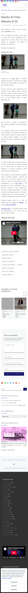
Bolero (4, 489)
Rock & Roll (6, 514)
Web (6, 369)
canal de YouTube (11, 204)
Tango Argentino (8, 528)
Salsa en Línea (7, 519)
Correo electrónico (13, 363)
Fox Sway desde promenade (7, 400)
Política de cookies (6, 578)
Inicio (2, 10)
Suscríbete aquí (5, 208)
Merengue (5, 507)
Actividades (6, 482)
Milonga (5, 510)
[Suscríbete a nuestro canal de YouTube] (2, 1)
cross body (18, 183)
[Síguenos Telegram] (5, 1)
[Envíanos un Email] (16, 1)
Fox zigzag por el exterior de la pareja (9, 405)
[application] (14, 552)
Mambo (10, 10)
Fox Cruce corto (4, 403)
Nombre (8, 357)
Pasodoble (6, 512)
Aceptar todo (14, 582)
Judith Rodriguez (7, 25)
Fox (3, 498)
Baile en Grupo (7, 487)
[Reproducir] (4, 557)
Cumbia (4, 496)
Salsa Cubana (7, 516)
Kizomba (5, 503)
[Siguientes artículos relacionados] (25, 293)
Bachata (5, 484)
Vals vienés (6, 532)
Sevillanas (6, 523)
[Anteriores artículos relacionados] (21, 293)
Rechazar (14, 585)
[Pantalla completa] (23, 557)
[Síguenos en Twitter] (10, 1)
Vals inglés (6, 530)
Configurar (14, 589)
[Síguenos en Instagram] (13, 1)
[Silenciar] (21, 557)
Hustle (4, 500)
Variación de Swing (8, 534)
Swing (4, 525)
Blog (6, 10)
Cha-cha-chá (6, 491)
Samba (4, 521)
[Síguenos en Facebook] (7, 1)
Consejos (5, 494)
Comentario (10, 345)
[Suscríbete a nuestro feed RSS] (18, 1)
